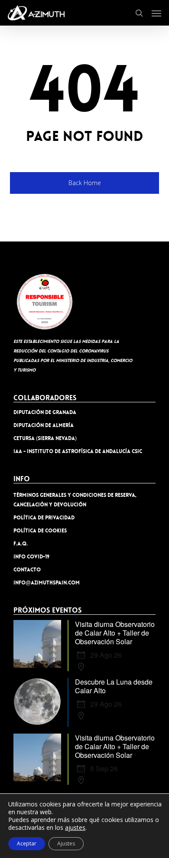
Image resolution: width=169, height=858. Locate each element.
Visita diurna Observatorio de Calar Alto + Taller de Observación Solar (115, 632)
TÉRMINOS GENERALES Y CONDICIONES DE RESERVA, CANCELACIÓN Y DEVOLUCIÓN (74, 500)
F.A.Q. (20, 543)
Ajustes (66, 843)
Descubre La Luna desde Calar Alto (114, 686)
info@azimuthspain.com (46, 582)
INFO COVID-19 (31, 556)
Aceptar (26, 843)
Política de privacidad (44, 517)
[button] (156, 13)
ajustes (75, 828)
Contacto (27, 569)
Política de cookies (40, 530)
